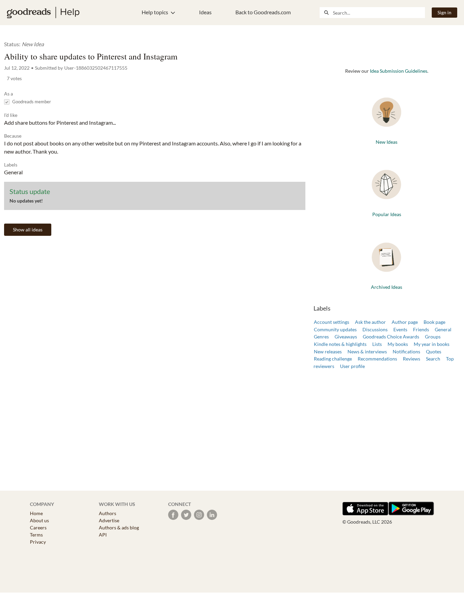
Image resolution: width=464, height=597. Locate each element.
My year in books (431, 344)
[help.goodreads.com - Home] (43, 12)
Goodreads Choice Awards (391, 336)
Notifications (406, 351)
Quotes (433, 351)
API (103, 535)
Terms (36, 535)
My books (398, 344)
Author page (405, 322)
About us (39, 520)
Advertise (109, 520)
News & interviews (367, 351)
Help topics (155, 12)
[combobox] (379, 12)
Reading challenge (333, 359)
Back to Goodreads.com (263, 12)
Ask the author (370, 322)
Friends (421, 329)
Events (400, 329)
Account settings (331, 322)
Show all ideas (27, 229)
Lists (377, 344)
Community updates (335, 329)
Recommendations (377, 359)
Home (36, 513)
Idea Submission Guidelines (398, 71)
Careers (38, 527)
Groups (433, 336)
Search (433, 359)
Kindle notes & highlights (340, 344)
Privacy (38, 542)
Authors (107, 513)
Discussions (375, 329)
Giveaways (346, 336)
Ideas (205, 12)
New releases (328, 351)
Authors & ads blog (119, 527)
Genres (321, 336)
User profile (352, 366)
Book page (434, 322)
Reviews (411, 359)
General (443, 329)
